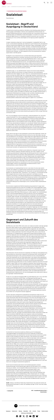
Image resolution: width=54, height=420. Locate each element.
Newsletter (26, 411)
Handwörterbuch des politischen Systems (18, 6)
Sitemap (20, 411)
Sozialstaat (29, 6)
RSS (30, 411)
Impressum (8, 411)
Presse (38, 411)
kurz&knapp (4, 6)
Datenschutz (14, 411)
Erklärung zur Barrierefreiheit (27, 413)
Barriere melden (45, 411)
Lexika (9, 6)
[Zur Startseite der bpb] (7, 4)
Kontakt (34, 411)
